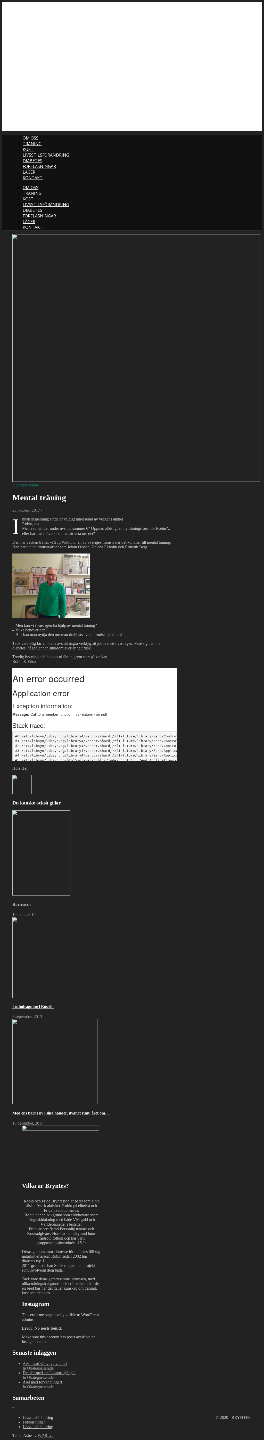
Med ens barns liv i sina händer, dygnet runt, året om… (60, 1113)
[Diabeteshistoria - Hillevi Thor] (22, 793)
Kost (28, 149)
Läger (29, 172)
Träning (32, 144)
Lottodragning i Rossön (33, 1006)
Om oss (30, 138)
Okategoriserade (25, 485)
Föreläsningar (39, 166)
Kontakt (33, 178)
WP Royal (46, 1435)
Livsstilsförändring (46, 155)
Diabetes (32, 161)
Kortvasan (21, 904)
